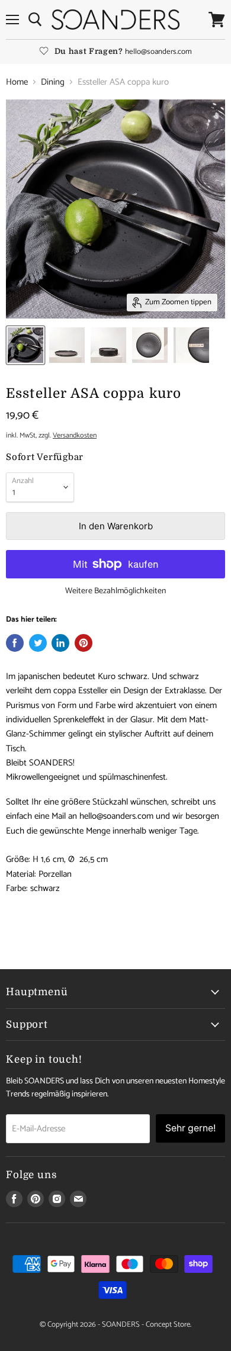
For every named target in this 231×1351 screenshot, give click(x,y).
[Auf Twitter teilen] (38, 643)
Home (17, 82)
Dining (53, 82)
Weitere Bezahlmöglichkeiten (115, 591)
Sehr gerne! (190, 1128)
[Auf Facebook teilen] (15, 643)
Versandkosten (75, 436)
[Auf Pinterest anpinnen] (83, 643)
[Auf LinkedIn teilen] (60, 643)
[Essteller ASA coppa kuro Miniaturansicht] (25, 345)
